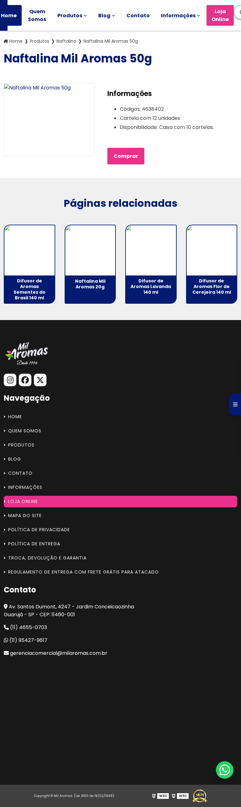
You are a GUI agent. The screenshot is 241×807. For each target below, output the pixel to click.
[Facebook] (25, 380)
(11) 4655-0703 (28, 627)
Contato (138, 15)
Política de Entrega (34, 544)
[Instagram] (10, 380)
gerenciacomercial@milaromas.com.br (58, 653)
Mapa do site (25, 515)
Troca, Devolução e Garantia (47, 558)
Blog (104, 15)
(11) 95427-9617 (27, 640)
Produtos (69, 15)
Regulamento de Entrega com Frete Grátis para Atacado (83, 572)
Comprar (126, 156)
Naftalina (66, 41)
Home (16, 41)
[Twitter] (40, 380)
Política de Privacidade (39, 529)
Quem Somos (37, 15)
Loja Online (220, 15)
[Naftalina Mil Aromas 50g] (49, 120)
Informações (178, 15)
